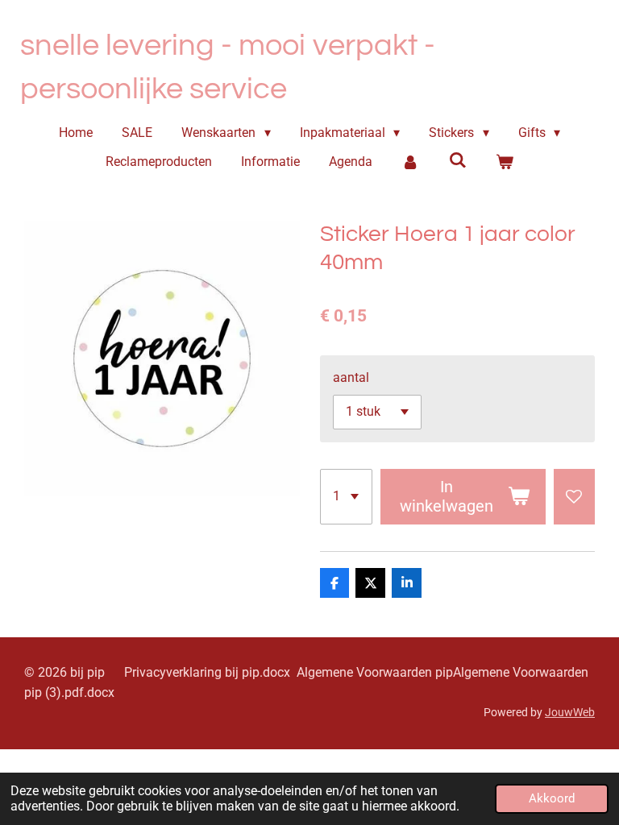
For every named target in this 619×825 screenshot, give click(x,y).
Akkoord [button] (552, 798)
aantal (351, 377)
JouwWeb (570, 712)
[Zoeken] (457, 160)
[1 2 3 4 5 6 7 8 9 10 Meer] (346, 496)
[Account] (410, 162)
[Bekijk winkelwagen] (504, 162)
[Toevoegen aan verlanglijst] (574, 496)
